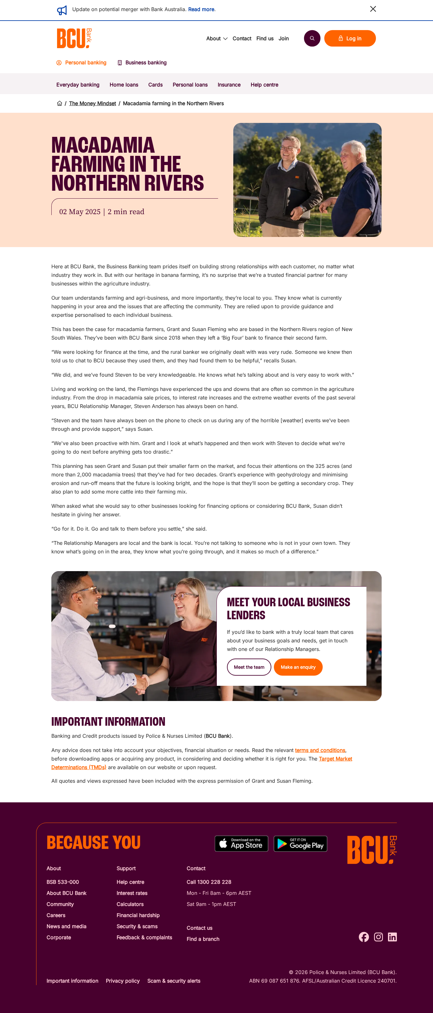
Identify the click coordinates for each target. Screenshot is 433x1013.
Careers (56, 915)
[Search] (312, 38)
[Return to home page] (59, 103)
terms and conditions (320, 750)
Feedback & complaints (144, 937)
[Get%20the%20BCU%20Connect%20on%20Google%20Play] (300, 844)
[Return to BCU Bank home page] (74, 38)
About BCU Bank (67, 893)
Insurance (229, 84)
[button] (373, 9)
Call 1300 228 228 (209, 882)
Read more (201, 9)
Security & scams (137, 926)
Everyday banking (78, 84)
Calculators (130, 904)
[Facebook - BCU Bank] (364, 937)
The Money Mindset (92, 103)
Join (284, 38)
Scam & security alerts (173, 981)
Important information (72, 981)
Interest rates (132, 893)
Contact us (199, 928)
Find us (265, 38)
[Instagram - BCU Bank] (378, 937)
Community (60, 904)
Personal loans (190, 84)
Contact (242, 38)
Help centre (264, 84)
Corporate (59, 937)
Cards (155, 84)
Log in (353, 38)
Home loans (124, 84)
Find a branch (203, 939)
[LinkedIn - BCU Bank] (392, 937)
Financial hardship (138, 915)
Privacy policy (123, 981)
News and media (67, 926)
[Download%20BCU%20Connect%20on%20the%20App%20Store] (241, 844)
